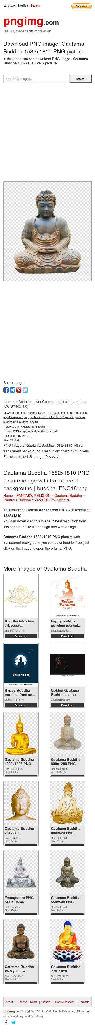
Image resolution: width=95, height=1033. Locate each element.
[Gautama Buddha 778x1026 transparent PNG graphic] (67, 941)
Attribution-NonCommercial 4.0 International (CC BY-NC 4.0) (45, 404)
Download (21, 636)
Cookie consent (64, 1002)
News (33, 1002)
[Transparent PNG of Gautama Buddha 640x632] (21, 872)
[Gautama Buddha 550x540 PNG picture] (67, 872)
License (22, 1002)
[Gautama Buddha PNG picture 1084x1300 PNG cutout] (21, 941)
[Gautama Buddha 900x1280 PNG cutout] (67, 734)
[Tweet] (25, 390)
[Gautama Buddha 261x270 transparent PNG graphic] (21, 803)
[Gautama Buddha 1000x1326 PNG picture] (21, 734)
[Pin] (18, 390)
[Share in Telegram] (12, 390)
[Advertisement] (47, 133)
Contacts (84, 1002)
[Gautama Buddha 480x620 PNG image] (67, 803)
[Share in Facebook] (6, 390)
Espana (35, 5)
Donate (46, 1002)
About (9, 1002)
